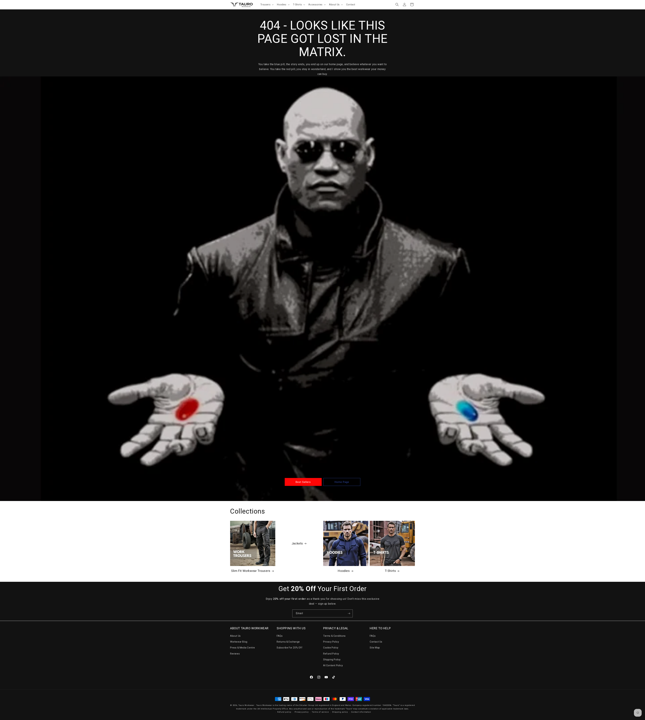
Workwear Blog (238, 641)
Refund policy (284, 712)
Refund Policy (331, 653)
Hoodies (344, 571)
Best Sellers (303, 482)
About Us (235, 636)
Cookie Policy (330, 647)
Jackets (297, 543)
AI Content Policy (333, 665)
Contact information (361, 712)
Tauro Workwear (246, 705)
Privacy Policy (331, 641)
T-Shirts (390, 571)
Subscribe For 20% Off (290, 647)
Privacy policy (302, 712)
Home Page (342, 482)
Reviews (235, 653)
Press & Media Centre (242, 647)
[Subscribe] (349, 613)
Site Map (375, 647)
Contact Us (376, 641)
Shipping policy (340, 712)
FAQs (280, 636)
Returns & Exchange (288, 641)
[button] (266, 4)
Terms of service (320, 712)
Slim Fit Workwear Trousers (250, 571)
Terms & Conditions (334, 636)
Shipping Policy (332, 659)
